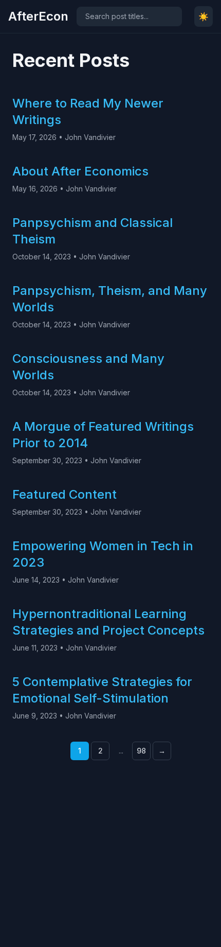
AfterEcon (38, 16)
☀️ (203, 16)
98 (141, 750)
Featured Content (64, 494)
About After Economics (80, 171)
